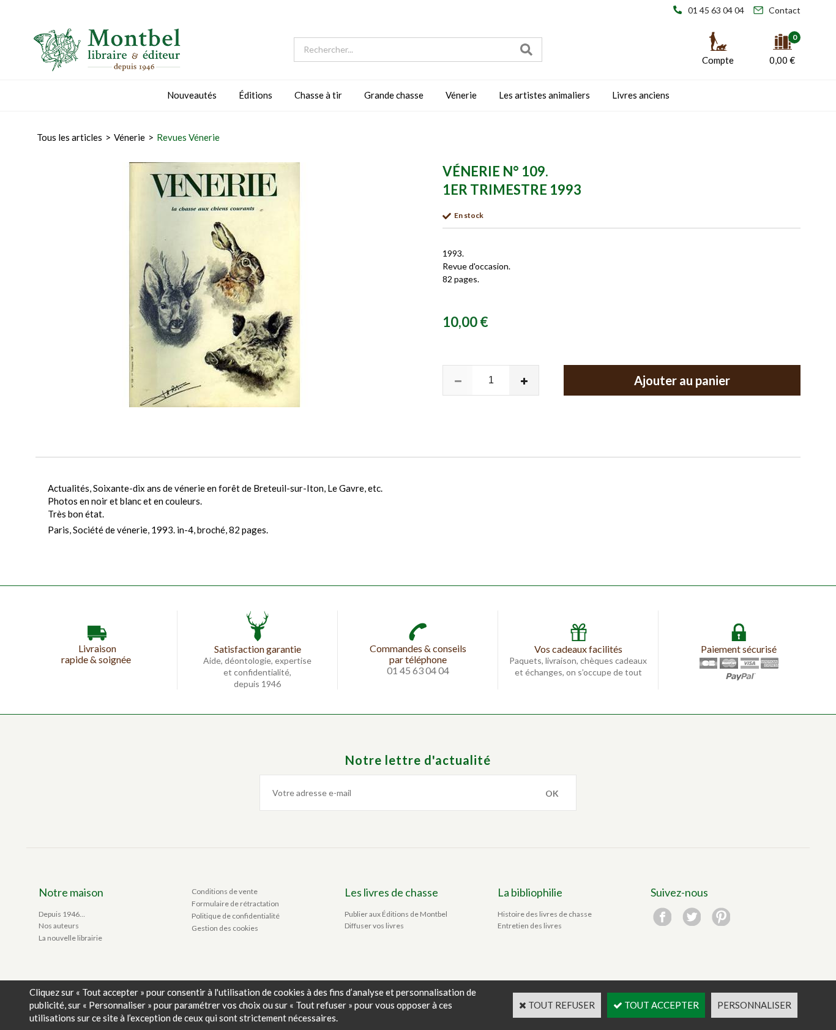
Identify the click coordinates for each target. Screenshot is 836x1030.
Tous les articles (69, 137)
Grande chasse (394, 94)
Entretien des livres (530, 925)
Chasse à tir (318, 94)
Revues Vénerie (188, 137)
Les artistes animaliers (544, 94)
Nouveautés (192, 94)
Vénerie (461, 94)
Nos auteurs (59, 925)
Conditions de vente (225, 891)
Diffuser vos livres (374, 925)
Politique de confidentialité (236, 915)
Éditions (255, 94)
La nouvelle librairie (70, 937)
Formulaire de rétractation (235, 903)
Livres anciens (641, 94)
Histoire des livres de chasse (545, 914)
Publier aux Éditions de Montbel (396, 914)
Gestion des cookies (225, 928)
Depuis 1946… (62, 914)
